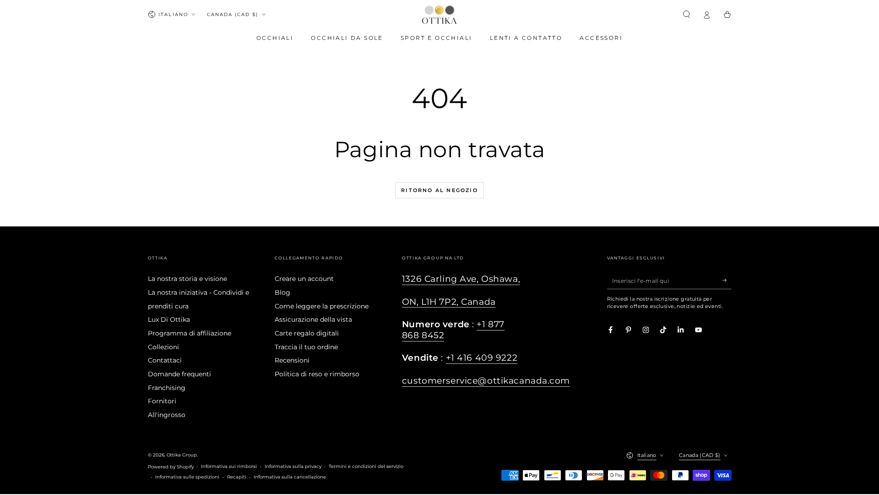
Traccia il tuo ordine (306, 347)
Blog (282, 292)
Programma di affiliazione (189, 333)
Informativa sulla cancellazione (290, 477)
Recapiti (236, 477)
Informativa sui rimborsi (229, 466)
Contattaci (165, 360)
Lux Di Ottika (169, 319)
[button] (687, 14)
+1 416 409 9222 (482, 357)
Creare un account (304, 278)
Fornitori (162, 401)
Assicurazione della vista (313, 319)
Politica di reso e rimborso (317, 374)
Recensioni (292, 360)
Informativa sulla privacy (293, 466)
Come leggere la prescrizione (322, 306)
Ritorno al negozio (439, 190)
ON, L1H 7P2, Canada (449, 302)
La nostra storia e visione (187, 278)
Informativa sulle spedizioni (187, 477)
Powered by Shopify (171, 467)
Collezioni (163, 347)
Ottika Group (182, 455)
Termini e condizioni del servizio (366, 466)
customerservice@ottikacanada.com (486, 380)
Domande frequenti (179, 374)
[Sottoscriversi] (727, 280)
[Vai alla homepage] (439, 15)
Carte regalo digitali (307, 333)
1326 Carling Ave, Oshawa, (461, 279)
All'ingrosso (166, 414)
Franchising (166, 387)
